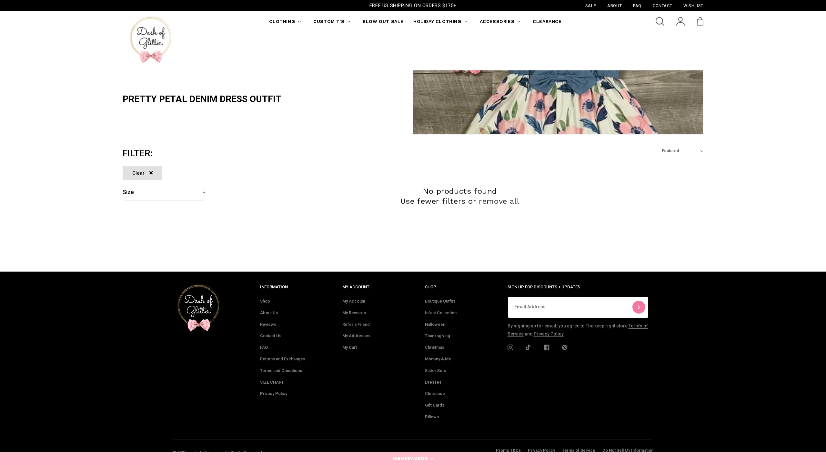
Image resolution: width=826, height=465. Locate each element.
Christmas (434, 347)
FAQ (264, 347)
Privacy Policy (273, 393)
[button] (413, 458)
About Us (269, 312)
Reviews (268, 324)
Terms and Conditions (281, 370)
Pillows (432, 416)
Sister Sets (435, 370)
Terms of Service (578, 450)
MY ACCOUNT (355, 286)
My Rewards (354, 312)
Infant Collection (441, 312)
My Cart (349, 347)
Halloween (435, 324)
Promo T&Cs (508, 450)
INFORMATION (274, 286)
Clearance (435, 393)
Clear (138, 173)
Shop (265, 301)
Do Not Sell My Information (627, 450)
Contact (662, 5)
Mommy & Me (438, 358)
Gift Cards (434, 405)
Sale (590, 5)
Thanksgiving (437, 335)
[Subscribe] (638, 307)
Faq (637, 5)
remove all (499, 201)
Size (128, 192)
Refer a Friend (356, 324)
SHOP (430, 286)
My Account (353, 301)
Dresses (433, 382)
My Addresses (356, 335)
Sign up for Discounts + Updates (544, 286)
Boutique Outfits (440, 301)
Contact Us (270, 335)
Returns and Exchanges (282, 358)
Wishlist (693, 5)
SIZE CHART (272, 382)
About (614, 5)
